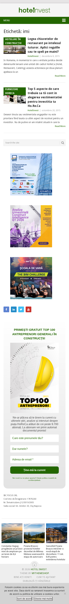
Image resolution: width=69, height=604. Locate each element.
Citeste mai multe (43, 598)
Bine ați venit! (23, 577)
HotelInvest (33, 56)
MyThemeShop (40, 573)
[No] (64, 593)
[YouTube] (28, 309)
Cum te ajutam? (46, 577)
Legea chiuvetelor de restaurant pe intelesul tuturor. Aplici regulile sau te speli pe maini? (44, 45)
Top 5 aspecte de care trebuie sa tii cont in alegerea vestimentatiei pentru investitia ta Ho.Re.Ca (45, 97)
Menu (6, 20)
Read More (60, 76)
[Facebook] (6, 309)
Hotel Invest (34, 10)
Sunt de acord (24, 598)
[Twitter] (21, 309)
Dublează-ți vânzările (36, 581)
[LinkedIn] (14, 309)
